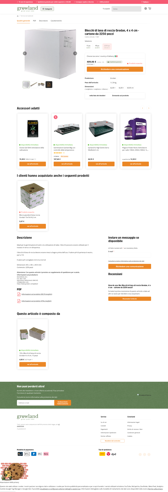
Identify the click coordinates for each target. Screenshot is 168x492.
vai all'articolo (32, 164)
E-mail (110, 252)
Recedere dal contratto (112, 441)
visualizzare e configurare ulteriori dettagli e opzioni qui (60, 489)
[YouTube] (144, 454)
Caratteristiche (56, 21)
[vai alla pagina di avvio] (27, 9)
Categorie (48, 9)
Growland (131, 417)
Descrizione (43, 21)
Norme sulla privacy (155, 489)
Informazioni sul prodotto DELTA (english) (37, 294)
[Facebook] (140, 454)
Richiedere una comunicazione (115, 69)
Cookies (129, 436)
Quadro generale (23, 21)
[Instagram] (148, 454)
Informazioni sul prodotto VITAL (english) (36, 301)
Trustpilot (106, 9)
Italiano (146, 2)
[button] (26, 85)
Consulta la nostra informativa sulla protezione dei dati (126, 261)
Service (103, 417)
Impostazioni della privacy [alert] (9, 482)
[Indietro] (25, 53)
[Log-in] (145, 9)
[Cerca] (138, 9)
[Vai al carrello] (149, 8)
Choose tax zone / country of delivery (100, 56)
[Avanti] (75, 53)
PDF (34, 21)
